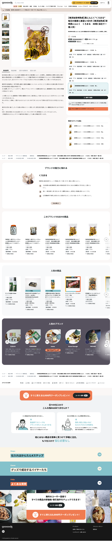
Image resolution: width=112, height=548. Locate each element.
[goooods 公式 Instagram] (3, 531)
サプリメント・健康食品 (21, 156)
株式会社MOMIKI (77, 39)
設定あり (79, 41)
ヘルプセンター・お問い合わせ (79, 532)
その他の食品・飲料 (31, 158)
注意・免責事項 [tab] (23, 70)
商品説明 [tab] (6, 70)
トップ (3, 156)
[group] (81, 395)
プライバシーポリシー (98, 526)
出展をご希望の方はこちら (78, 529)
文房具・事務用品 (72, 6)
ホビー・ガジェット (93, 6)
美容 (31, 6)
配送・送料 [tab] (33, 70)
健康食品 (32, 156)
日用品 (35, 6)
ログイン (102, 3)
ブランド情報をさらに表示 (89, 43)
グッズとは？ (76, 526)
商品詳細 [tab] (13, 70)
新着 (21, 6)
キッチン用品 (41, 6)
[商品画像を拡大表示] (37, 40)
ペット (65, 6)
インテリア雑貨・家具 (51, 6)
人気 (16, 6)
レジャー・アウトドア (83, 6)
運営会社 (95, 529)
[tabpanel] (33, 95)
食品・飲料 (25, 6)
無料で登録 (9, 247)
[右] (106, 240)
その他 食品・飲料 (20, 158)
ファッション (60, 6)
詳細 (96, 39)
